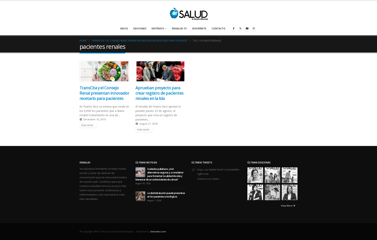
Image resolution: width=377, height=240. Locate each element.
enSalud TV (179, 28)
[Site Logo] (188, 13)
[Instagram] (253, 28)
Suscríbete (199, 28)
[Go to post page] (140, 172)
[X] (240, 28)
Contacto (218, 28)
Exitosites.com (158, 231)
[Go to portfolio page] (255, 175)
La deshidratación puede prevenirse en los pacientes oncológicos (166, 194)
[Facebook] (233, 28)
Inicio (124, 28)
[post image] (105, 71)
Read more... (88, 125)
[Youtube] (247, 28)
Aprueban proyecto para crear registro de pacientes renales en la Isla (159, 93)
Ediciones (139, 28)
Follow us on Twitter (208, 178)
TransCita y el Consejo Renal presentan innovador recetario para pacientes (104, 93)
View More (287, 205)
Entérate (158, 28)
